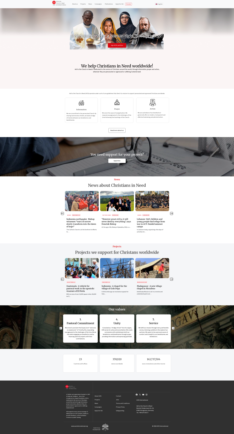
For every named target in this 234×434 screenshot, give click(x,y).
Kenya (139, 282)
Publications (109, 4)
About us (75, 4)
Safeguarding (120, 411)
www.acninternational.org (79, 426)
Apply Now (117, 161)
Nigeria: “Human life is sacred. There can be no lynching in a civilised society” (151, 221)
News (90, 4)
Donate (128, 4)
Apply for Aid (119, 4)
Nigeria (145, 215)
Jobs (117, 400)
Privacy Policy (120, 407)
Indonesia (71, 282)
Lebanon (110, 215)
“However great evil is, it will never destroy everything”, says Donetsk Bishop (81, 221)
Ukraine (80, 215)
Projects (83, 4)
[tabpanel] (81, 212)
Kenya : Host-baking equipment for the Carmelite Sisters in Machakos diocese (152, 288)
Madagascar (107, 282)
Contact (118, 396)
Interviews (71, 215)
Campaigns (98, 4)
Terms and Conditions (123, 403)
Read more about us (117, 130)
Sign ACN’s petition (117, 45)
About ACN (98, 396)
